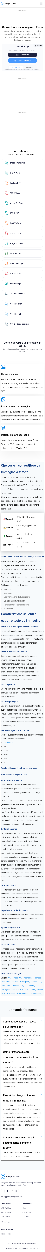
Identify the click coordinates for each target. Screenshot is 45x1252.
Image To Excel (16, 203)
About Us (25, 1217)
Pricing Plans (6, 1234)
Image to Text (13, 1176)
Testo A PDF (15, 183)
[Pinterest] (12, 1191)
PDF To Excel (15, 233)
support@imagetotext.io (12, 1197)
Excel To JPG (15, 253)
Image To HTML (17, 243)
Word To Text (16, 304)
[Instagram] (7, 1191)
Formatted (29, 67)
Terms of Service (11, 1248)
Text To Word (16, 223)
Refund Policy (35, 1248)
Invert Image (15, 283)
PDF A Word (15, 193)
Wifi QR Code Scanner (19, 324)
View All (4, 1222)
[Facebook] (3, 1191)
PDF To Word (6, 1212)
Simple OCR (16, 67)
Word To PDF (15, 314)
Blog (24, 1208)
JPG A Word (15, 173)
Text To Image (16, 263)
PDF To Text (15, 273)
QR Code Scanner (17, 294)
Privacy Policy (23, 1248)
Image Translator (17, 163)
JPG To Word (6, 1208)
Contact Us (26, 1212)
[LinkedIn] (17, 1191)
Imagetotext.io (9, 1035)
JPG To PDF (6, 1217)
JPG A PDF (14, 213)
